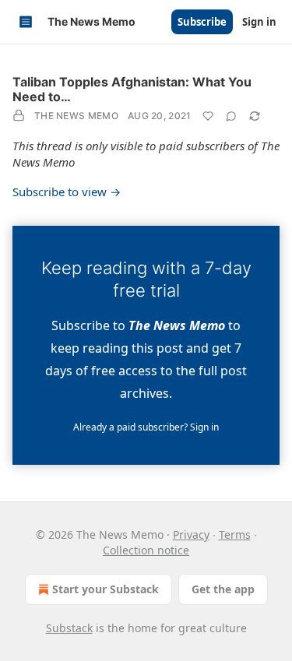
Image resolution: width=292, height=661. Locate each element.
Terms (235, 534)
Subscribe (202, 22)
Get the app (223, 589)
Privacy (191, 534)
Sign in (259, 22)
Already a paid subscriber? (146, 427)
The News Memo (76, 115)
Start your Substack (105, 589)
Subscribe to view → (66, 191)
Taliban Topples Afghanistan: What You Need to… (132, 89)
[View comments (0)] (231, 116)
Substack (69, 628)
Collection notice (146, 550)
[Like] (208, 116)
